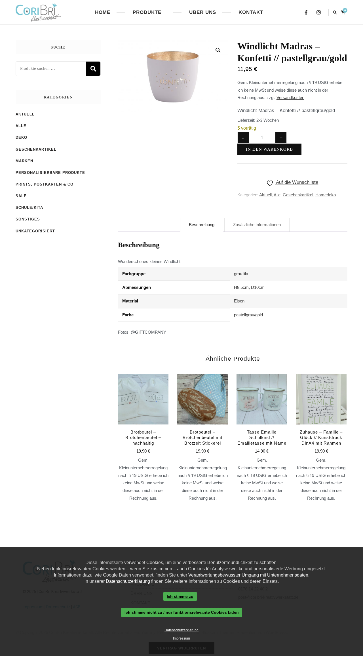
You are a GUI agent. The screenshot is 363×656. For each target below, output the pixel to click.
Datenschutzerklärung (128, 581)
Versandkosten (290, 97)
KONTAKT (251, 12)
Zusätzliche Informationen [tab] (257, 224)
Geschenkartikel (298, 194)
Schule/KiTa (29, 207)
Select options (262, 426)
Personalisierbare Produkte (50, 173)
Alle (277, 194)
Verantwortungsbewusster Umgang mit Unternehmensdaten (248, 575)
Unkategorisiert (35, 231)
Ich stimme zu (180, 596)
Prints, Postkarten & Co (44, 184)
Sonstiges (28, 219)
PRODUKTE (147, 12)
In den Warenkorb (269, 149)
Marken (24, 161)
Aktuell (265, 194)
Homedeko (325, 194)
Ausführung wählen (143, 422)
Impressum (181, 638)
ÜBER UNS (202, 12)
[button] (218, 50)
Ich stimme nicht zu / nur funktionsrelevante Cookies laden (181, 612)
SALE (21, 196)
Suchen (93, 69)
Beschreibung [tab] (201, 224)
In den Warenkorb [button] (202, 422)
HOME (102, 12)
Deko (21, 137)
